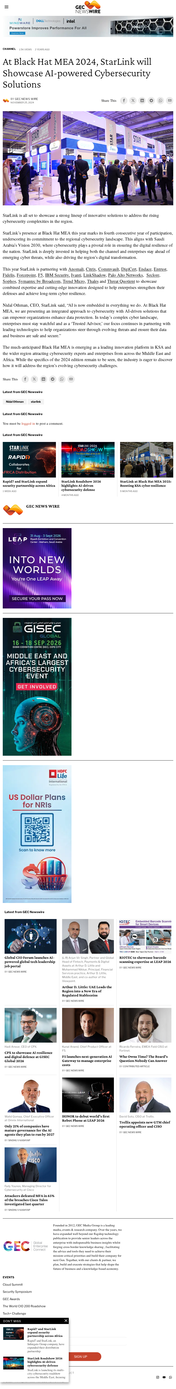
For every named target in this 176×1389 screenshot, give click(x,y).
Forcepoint (26, 275)
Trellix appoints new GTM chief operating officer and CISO (144, 1124)
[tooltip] (123, 100)
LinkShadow (94, 275)
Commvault (108, 269)
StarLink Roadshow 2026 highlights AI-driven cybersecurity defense (81, 485)
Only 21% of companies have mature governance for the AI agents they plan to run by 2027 (29, 1130)
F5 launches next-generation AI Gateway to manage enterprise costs (87, 1061)
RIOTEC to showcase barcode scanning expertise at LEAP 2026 (145, 960)
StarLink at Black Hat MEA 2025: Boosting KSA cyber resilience (145, 483)
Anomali (76, 269)
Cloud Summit (13, 1284)
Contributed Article (136, 1066)
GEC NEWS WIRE (26, 99)
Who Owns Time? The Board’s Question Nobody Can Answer (143, 1059)
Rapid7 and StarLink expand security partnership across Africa (29, 483)
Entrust (160, 269)
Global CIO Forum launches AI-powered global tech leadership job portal (30, 962)
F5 (40, 275)
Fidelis (8, 275)
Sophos (9, 281)
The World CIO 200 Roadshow (24, 1306)
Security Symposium (17, 1291)
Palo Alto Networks (125, 275)
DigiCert (128, 269)
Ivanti (76, 275)
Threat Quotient (121, 281)
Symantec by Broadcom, (40, 281)
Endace (145, 269)
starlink (36, 401)
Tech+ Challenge (14, 1313)
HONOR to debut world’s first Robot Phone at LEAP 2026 (86, 1118)
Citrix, (91, 269)
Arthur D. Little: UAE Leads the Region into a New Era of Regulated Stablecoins (87, 991)
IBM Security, (57, 275)
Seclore (152, 275)
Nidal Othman (15, 401)
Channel (9, 49)
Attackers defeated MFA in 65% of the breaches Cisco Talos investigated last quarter (30, 1200)
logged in (28, 423)
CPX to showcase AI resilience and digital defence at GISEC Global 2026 (28, 1057)
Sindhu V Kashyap (19, 1140)
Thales (93, 281)
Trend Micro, (74, 281)
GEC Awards (11, 1299)
